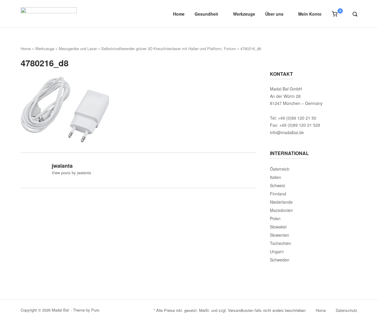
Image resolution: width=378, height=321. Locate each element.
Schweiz (277, 185)
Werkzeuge (244, 14)
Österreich (279, 169)
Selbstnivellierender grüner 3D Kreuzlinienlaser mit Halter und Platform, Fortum (168, 48)
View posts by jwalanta (71, 172)
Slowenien (279, 235)
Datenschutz (346, 310)
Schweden (279, 260)
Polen (275, 218)
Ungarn (277, 251)
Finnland (278, 194)
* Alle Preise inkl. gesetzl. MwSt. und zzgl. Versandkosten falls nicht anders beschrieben (230, 310)
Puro (95, 310)
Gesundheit (206, 14)
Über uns (274, 14)
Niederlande (281, 202)
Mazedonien (281, 210)
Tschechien (280, 243)
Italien (275, 177)
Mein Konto (310, 14)
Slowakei (278, 227)
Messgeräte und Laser (78, 48)
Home (179, 14)
